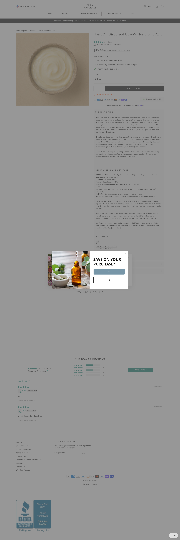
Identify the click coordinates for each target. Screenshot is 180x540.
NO (109, 280)
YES (109, 272)
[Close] (125, 253)
